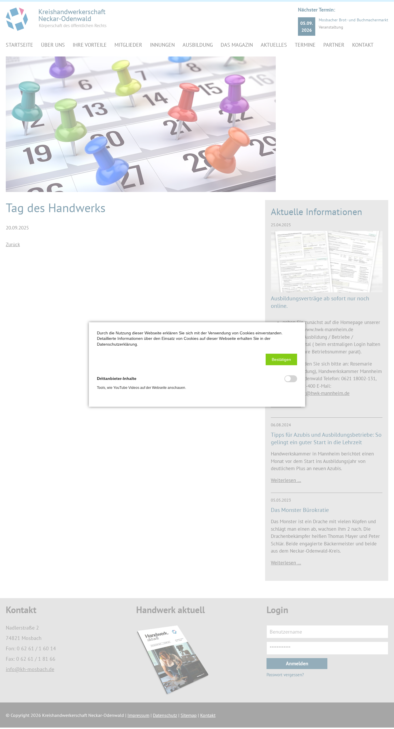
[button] (281, 359)
